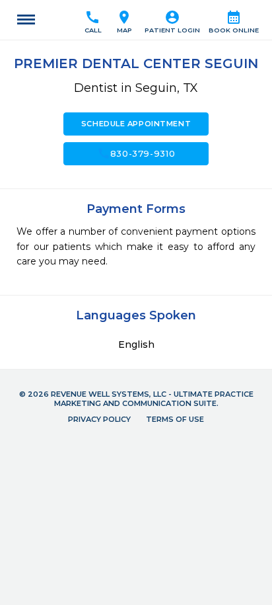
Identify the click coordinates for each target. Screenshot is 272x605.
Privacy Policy (99, 419)
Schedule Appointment (136, 123)
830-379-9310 (136, 153)
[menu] (26, 20)
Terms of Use (175, 419)
